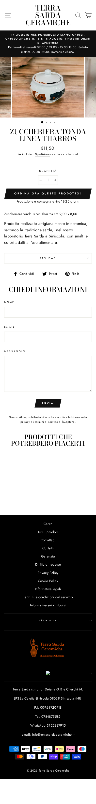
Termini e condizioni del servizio (48, 597)
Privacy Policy (48, 572)
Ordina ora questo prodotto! (47, 193)
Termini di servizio (46, 422)
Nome (9, 302)
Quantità (48, 171)
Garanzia (48, 556)
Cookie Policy (48, 580)
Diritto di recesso (48, 564)
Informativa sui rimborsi (48, 605)
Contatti (48, 548)
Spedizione (42, 154)
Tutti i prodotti (48, 531)
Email (9, 327)
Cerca (48, 523)
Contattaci (48, 540)
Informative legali (48, 588)
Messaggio (15, 351)
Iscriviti (48, 620)
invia (48, 403)
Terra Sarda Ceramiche (48, 15)
